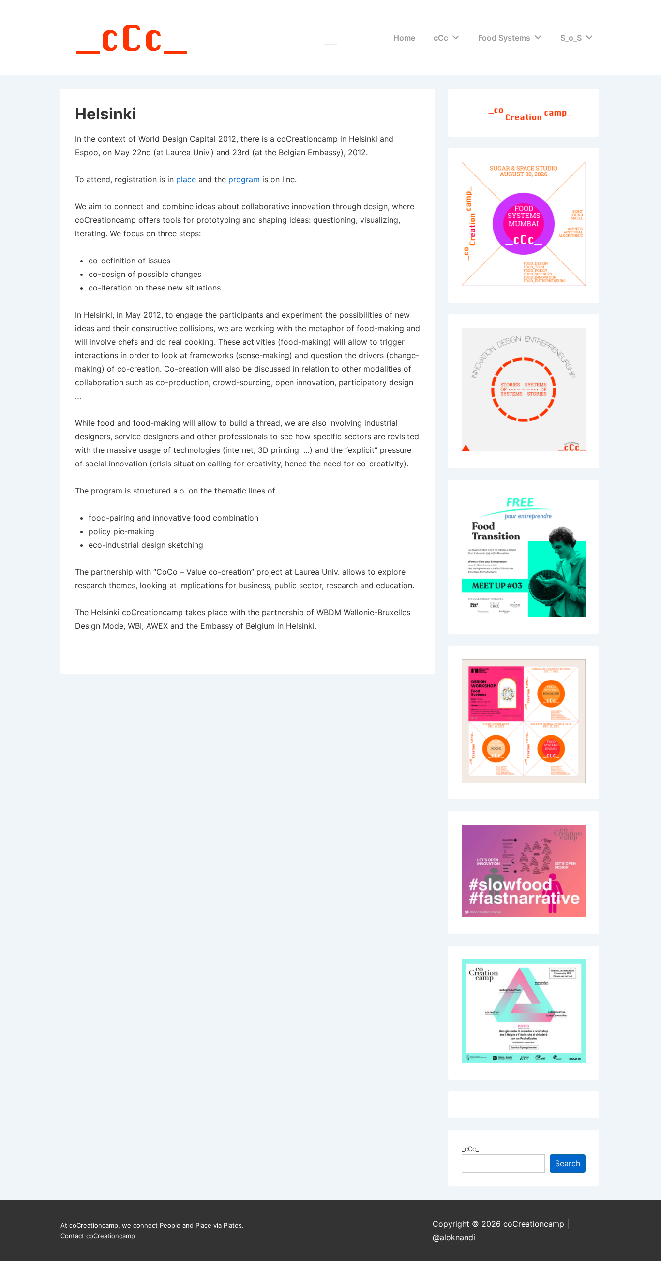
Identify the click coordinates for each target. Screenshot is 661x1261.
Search (567, 1163)
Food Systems (504, 38)
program (244, 179)
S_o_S (571, 38)
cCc (441, 38)
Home (404, 38)
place (186, 179)
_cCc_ (470, 1149)
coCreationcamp (110, 1236)
